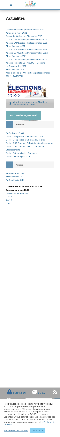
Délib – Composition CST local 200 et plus (25, 140)
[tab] (30, 164)
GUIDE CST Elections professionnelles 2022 (26, 59)
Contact (42, 393)
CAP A (9, 196)
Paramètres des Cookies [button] (16, 430)
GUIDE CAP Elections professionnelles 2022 (26, 39)
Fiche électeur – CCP (16, 56)
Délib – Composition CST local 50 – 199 (24, 136)
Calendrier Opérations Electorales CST (24, 36)
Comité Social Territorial (17, 193)
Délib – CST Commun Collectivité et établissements (29, 143)
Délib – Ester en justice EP (18, 156)
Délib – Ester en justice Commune (21, 153)
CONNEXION (19, 393)
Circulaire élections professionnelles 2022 (25, 29)
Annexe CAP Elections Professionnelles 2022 (26, 43)
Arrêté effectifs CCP (15, 177)
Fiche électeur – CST (15, 69)
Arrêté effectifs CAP (15, 173)
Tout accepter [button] (37, 430)
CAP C (9, 203)
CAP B (9, 200)
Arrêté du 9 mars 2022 (16, 33)
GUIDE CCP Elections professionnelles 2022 (26, 49)
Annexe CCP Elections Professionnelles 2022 (27, 53)
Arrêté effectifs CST (15, 180)
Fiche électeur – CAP (15, 46)
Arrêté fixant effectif (15, 133)
